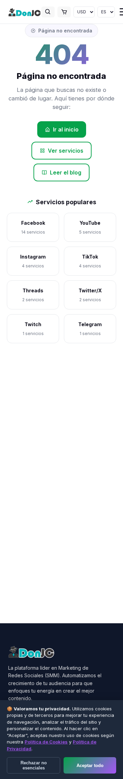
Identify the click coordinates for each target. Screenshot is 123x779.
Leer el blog (65, 172)
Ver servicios (65, 150)
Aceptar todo (90, 765)
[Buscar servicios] (48, 11)
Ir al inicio (66, 129)
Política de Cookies (46, 742)
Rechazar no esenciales (33, 765)
